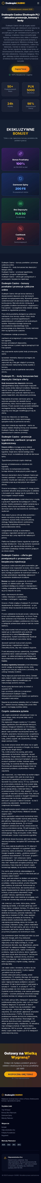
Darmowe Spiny (7, 1115)
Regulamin (5, 1135)
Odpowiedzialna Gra (8, 1130)
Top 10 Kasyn (6, 1110)
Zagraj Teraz (20, 69)
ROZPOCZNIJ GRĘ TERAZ (20, 1074)
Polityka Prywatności (8, 1133)
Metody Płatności (7, 1118)
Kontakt (4, 1127)
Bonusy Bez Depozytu (9, 1112)
